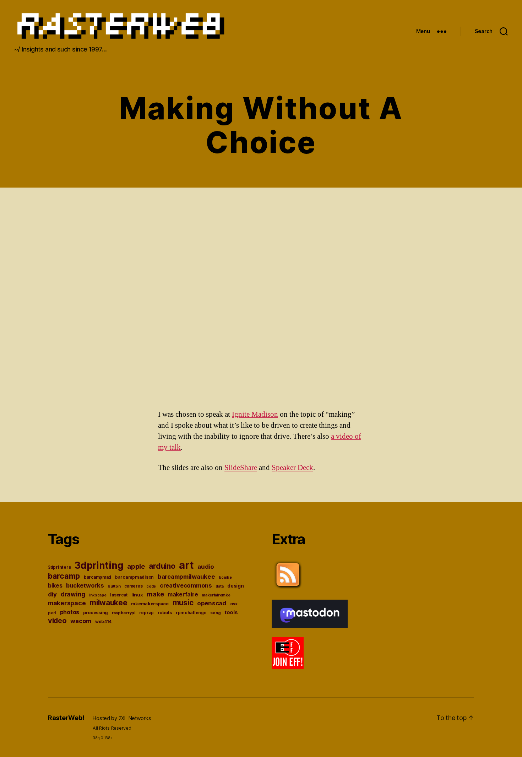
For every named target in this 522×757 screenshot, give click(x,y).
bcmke (225, 577)
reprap (146, 612)
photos (69, 612)
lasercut (118, 595)
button (114, 586)
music (183, 602)
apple (136, 566)
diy (52, 594)
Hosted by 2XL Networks (122, 718)
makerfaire (183, 594)
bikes (55, 585)
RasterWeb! (66, 717)
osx (234, 603)
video (57, 620)
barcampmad (97, 577)
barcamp (64, 575)
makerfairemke (216, 595)
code (151, 586)
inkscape (98, 595)
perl (52, 612)
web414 (103, 621)
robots (165, 612)
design (235, 586)
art (186, 565)
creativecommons (186, 585)
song (215, 612)
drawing (73, 594)
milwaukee (108, 602)
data (219, 586)
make (155, 594)
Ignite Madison (255, 414)
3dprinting (99, 565)
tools (231, 612)
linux (137, 595)
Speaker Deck (292, 467)
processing (95, 612)
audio (205, 566)
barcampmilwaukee (186, 576)
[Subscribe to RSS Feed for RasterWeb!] (373, 575)
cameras (133, 586)
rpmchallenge (191, 612)
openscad (211, 603)
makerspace (67, 603)
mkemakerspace (150, 603)
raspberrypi (123, 612)
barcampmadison (134, 577)
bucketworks (85, 585)
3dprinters (59, 567)
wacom (80, 620)
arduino (162, 566)
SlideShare (240, 467)
